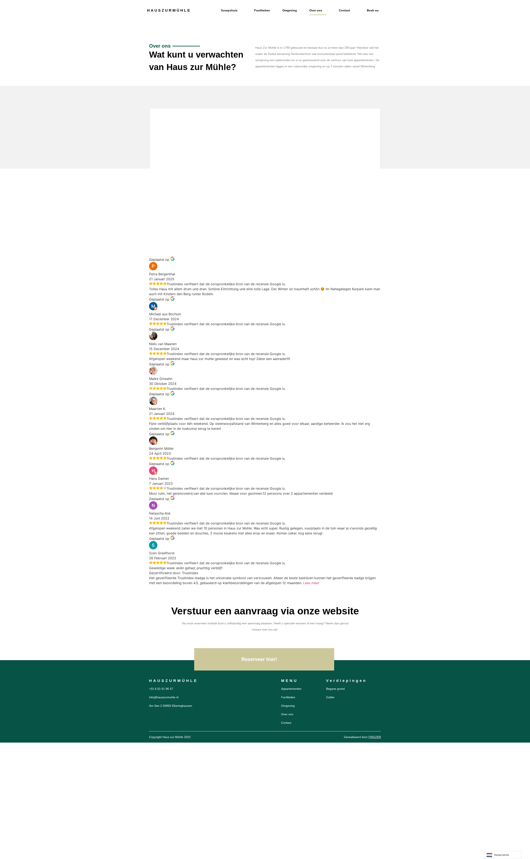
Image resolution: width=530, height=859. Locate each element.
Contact (344, 10)
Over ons (315, 10)
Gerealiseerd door (362, 737)
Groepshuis (229, 10)
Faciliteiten (262, 10)
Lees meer (311, 583)
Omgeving (289, 10)
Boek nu (373, 10)
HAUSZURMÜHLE (169, 10)
